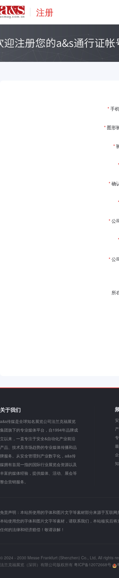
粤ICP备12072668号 (92, 564)
